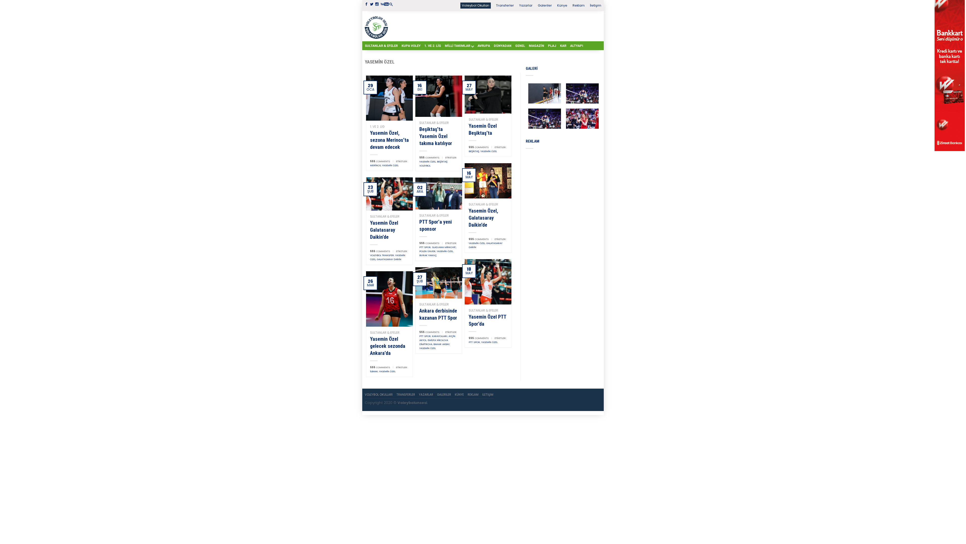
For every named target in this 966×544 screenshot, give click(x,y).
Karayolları (439, 336)
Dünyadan (502, 46)
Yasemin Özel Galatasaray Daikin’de (384, 230)
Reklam (579, 5)
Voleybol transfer (382, 255)
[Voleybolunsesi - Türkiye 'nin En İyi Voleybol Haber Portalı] (377, 26)
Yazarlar (526, 5)
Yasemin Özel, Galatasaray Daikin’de (483, 218)
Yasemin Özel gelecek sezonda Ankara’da (387, 346)
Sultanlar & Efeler (381, 46)
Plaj (552, 46)
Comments (380, 161)
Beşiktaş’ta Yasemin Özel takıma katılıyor (435, 136)
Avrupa (483, 46)
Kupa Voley (411, 46)
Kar (563, 46)
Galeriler (545, 5)
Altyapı (576, 46)
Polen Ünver (427, 251)
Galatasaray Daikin (389, 259)
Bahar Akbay (441, 344)
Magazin (536, 46)
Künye (562, 5)
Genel (520, 46)
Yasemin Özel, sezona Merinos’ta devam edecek (389, 140)
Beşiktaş (474, 151)
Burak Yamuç (428, 255)
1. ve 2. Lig (432, 46)
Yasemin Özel (390, 165)
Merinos (375, 165)
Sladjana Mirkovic (444, 247)
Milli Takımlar (457, 46)
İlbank (374, 371)
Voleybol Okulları (475, 5)
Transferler (505, 5)
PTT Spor (425, 247)
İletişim (595, 5)
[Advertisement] (495, 26)
